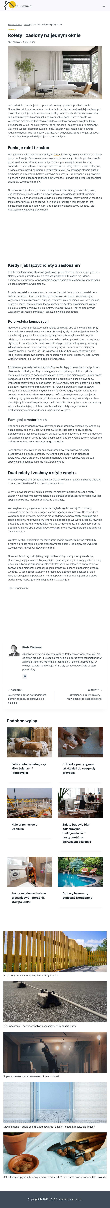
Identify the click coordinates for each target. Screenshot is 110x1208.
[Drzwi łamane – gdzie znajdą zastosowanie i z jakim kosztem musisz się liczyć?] (55, 1102)
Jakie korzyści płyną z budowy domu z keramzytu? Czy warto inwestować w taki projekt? (54, 1177)
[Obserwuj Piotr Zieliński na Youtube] (24, 676)
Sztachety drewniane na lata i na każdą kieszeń (30, 975)
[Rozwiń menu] (104, 5)
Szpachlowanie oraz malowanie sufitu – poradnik (31, 1076)
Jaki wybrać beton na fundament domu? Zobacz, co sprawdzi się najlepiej (27, 696)
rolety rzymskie (83, 516)
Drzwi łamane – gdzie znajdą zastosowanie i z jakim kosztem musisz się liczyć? (49, 1126)
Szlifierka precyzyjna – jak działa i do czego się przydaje (78, 768)
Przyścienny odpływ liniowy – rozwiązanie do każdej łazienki (84, 694)
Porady (12, 30)
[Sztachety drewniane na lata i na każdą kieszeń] (55, 951)
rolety (57, 154)
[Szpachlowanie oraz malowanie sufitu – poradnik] (55, 1052)
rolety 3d (54, 527)
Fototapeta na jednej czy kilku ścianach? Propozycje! (28, 768)
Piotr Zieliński (14, 42)
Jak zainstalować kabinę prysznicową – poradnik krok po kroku (28, 898)
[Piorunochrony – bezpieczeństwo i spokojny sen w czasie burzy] (55, 1001)
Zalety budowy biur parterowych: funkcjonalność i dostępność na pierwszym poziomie (76, 833)
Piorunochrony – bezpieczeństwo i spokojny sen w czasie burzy (39, 1026)
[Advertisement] (55, 236)
